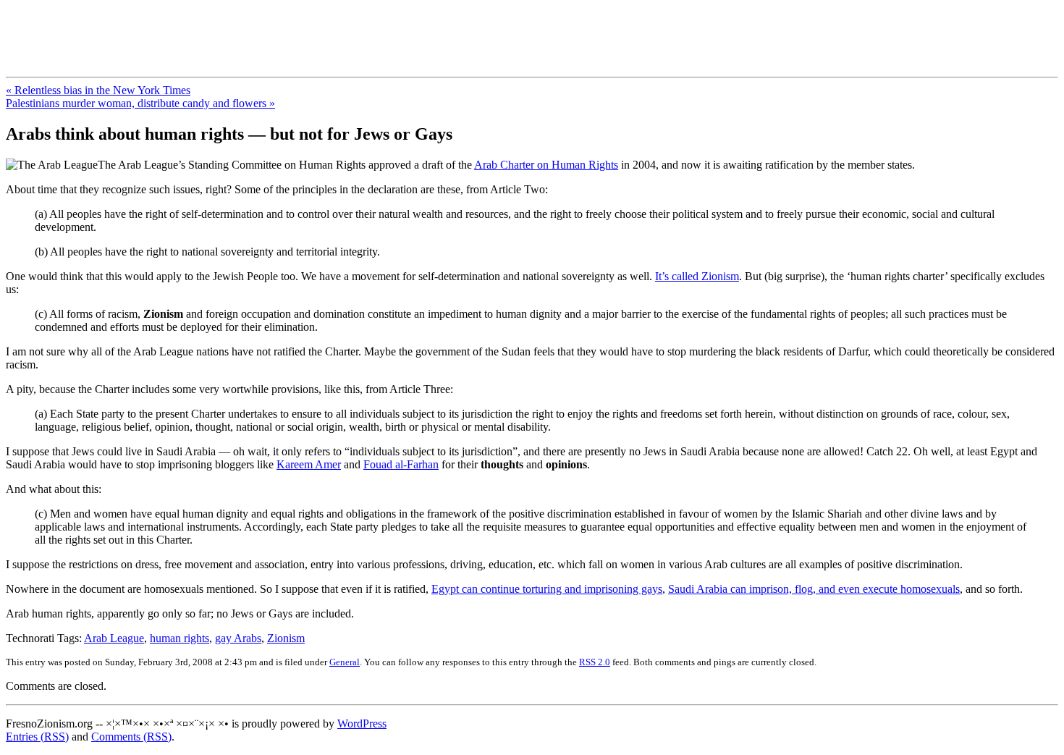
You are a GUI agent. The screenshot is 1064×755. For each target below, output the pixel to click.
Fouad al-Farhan (401, 464)
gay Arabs (238, 638)
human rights (179, 638)
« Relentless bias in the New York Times (98, 90)
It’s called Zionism (697, 276)
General (344, 662)
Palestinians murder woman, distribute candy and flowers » (140, 103)
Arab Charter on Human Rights (546, 165)
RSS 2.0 (594, 662)
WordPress (362, 723)
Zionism (286, 638)
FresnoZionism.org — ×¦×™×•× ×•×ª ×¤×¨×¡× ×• (241, 28)
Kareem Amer (308, 464)
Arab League (114, 638)
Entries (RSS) (37, 736)
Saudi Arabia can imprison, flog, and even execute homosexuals (814, 589)
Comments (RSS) (131, 736)
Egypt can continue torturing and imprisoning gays (546, 589)
